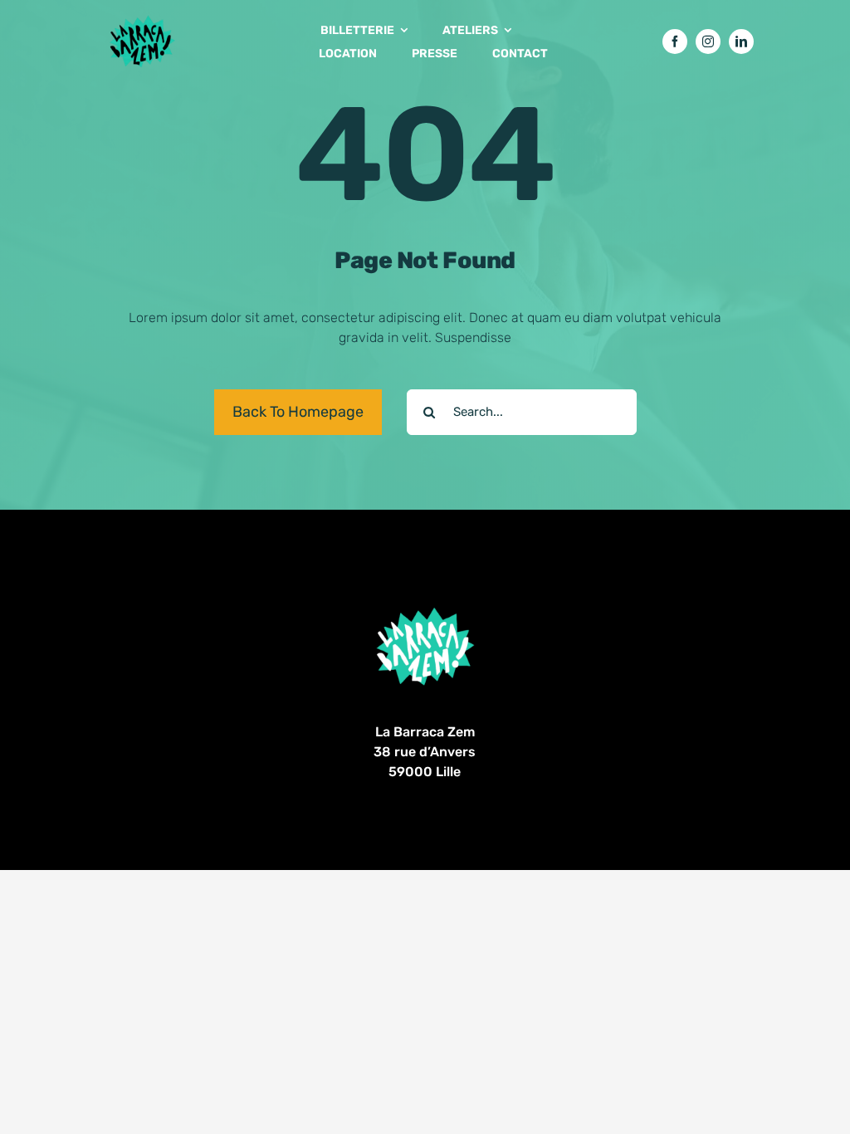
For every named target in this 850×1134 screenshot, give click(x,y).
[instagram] (708, 41)
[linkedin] (741, 41)
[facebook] (674, 41)
